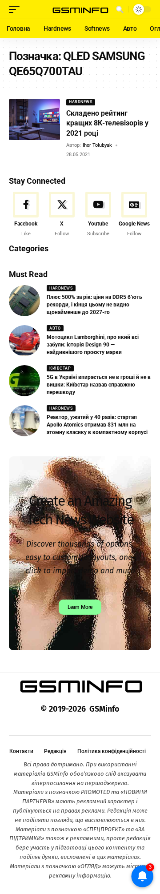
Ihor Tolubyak (97, 145)
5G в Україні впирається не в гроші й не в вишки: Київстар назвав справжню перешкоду (99, 384)
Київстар (60, 368)
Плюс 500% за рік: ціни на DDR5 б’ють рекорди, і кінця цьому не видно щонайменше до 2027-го (94, 304)
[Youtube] (98, 215)
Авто (54, 328)
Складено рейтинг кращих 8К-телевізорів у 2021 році (107, 123)
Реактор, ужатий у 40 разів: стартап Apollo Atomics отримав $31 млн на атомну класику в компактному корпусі (97, 424)
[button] (16, 9)
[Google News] (134, 215)
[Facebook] (26, 215)
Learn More (80, 607)
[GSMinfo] (80, 9)
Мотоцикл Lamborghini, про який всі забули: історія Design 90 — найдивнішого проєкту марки (93, 344)
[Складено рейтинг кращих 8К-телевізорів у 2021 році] (34, 119)
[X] (62, 215)
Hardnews (80, 102)
